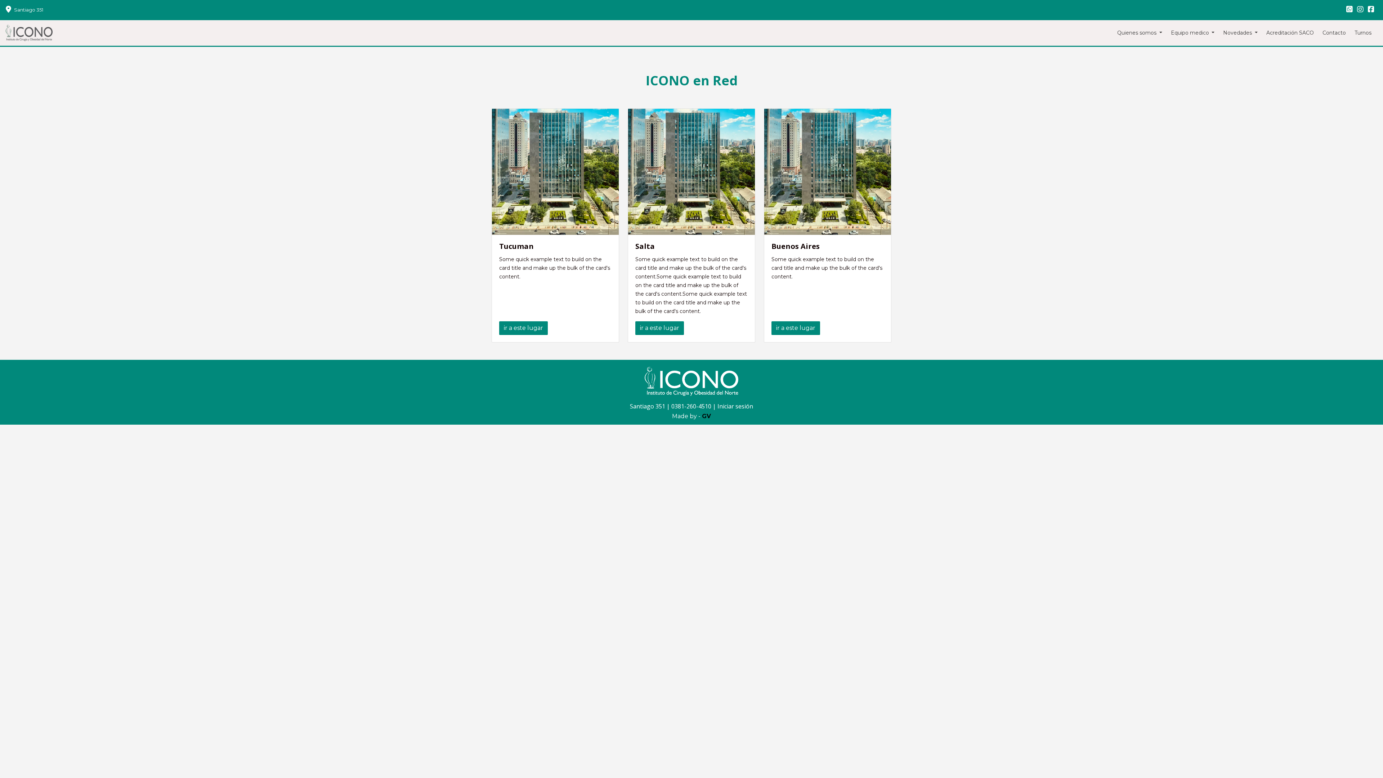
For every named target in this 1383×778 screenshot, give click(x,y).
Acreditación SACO (1290, 33)
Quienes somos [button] (1137, 33)
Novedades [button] (1238, 33)
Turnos (1363, 33)
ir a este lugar (523, 328)
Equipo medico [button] (1190, 33)
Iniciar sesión (735, 406)
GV (706, 416)
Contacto (1334, 33)
